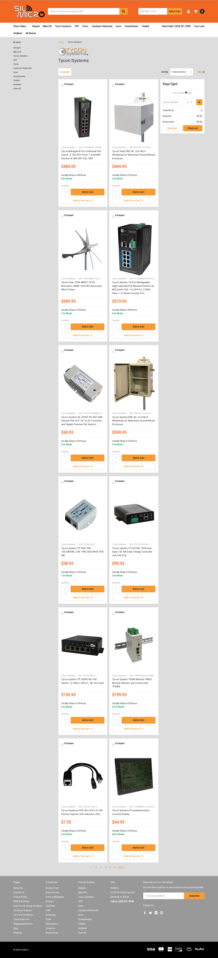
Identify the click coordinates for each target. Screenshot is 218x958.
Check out (193, 128)
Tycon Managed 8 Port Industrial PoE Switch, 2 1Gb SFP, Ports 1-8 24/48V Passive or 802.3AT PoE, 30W (81, 155)
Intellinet (17, 33)
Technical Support (22, 910)
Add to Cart (174, 11)
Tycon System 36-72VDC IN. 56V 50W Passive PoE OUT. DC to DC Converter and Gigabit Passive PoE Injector (81, 421)
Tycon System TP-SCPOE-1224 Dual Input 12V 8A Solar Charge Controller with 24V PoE (132, 552)
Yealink (145, 26)
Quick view (83, 117)
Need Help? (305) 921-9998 (176, 26)
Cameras (50, 928)
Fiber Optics (52, 924)
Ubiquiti (36, 26)
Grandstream (131, 26)
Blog (15, 928)
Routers (50, 901)
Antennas (51, 915)
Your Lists (199, 26)
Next (121, 867)
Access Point (52, 888)
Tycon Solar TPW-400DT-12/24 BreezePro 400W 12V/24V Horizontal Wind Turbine (81, 286)
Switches (50, 906)
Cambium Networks (102, 26)
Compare (65, 72)
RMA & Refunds (21, 901)
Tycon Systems (63, 26)
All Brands (31, 33)
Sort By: (164, 72)
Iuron (118, 26)
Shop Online (19, 26)
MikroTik (47, 26)
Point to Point (52, 892)
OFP (77, 26)
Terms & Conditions (23, 915)
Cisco (85, 26)
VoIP (48, 910)
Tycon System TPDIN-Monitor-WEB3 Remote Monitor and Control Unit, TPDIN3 (132, 683)
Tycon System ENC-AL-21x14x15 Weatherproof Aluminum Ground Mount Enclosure (133, 421)
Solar (48, 919)
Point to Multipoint (55, 897)
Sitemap (17, 932)
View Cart (172, 128)
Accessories (52, 932)
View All (17, 88)
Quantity (65, 186)
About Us (18, 888)
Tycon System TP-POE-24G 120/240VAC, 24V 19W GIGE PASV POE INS (82, 552)
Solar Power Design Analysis (27, 906)
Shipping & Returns (23, 924)
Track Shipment (21, 919)
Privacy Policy (20, 897)
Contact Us (18, 892)
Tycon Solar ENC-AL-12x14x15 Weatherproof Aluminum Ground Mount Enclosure (133, 155)
